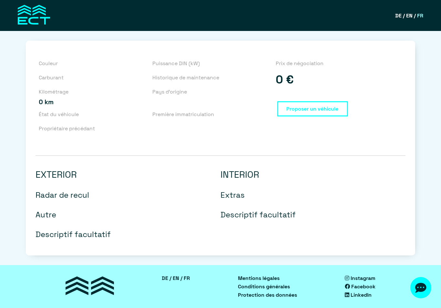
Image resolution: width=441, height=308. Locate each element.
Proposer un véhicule (312, 108)
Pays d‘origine (169, 91)
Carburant (51, 77)
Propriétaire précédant (67, 128)
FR (420, 15)
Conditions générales (264, 286)
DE (398, 15)
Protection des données (267, 295)
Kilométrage (53, 91)
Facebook (362, 286)
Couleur (48, 63)
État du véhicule (59, 114)
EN (409, 15)
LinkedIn (360, 295)
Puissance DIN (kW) (176, 63)
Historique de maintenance (185, 77)
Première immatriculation (183, 114)
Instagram (362, 278)
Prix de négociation (299, 63)
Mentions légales (259, 278)
